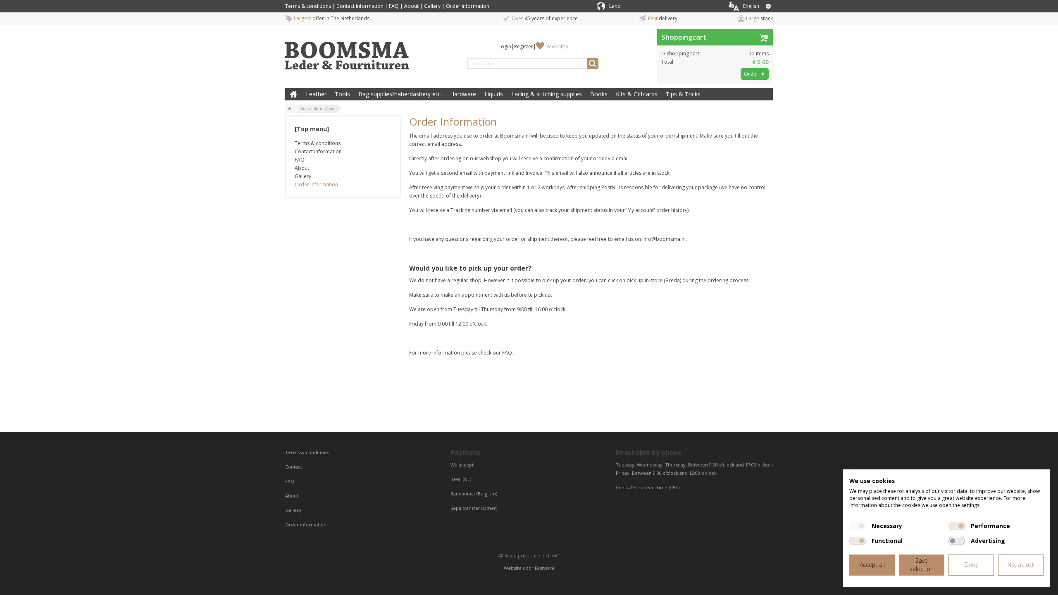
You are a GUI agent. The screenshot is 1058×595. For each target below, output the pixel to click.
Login (504, 46)
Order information (305, 524)
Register (523, 46)
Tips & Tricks (683, 94)
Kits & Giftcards (637, 94)
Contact (294, 467)
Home (293, 94)
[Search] (592, 63)
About (411, 6)
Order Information (467, 6)
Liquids (493, 94)
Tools (342, 94)
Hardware (463, 94)
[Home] (289, 109)
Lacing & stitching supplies (546, 94)
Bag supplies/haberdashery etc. (400, 94)
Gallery (432, 6)
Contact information (360, 6)
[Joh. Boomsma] (347, 51)
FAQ (394, 6)
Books (599, 94)
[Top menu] (312, 129)
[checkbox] (857, 526)
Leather (316, 94)
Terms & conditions (308, 6)
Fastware (545, 568)
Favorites (557, 46)
